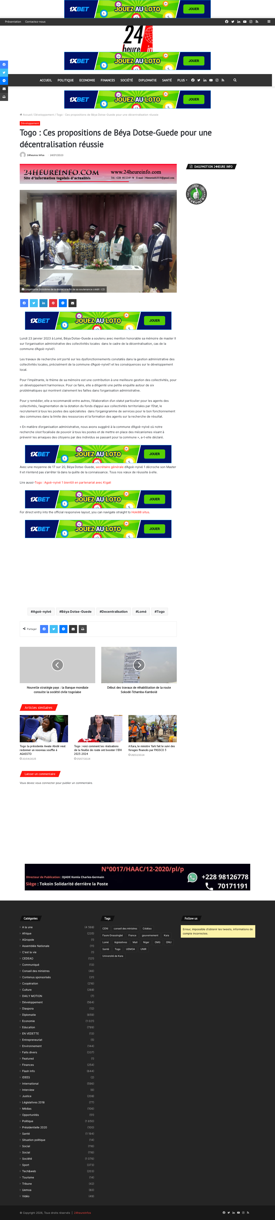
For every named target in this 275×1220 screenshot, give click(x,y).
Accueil (46, 80)
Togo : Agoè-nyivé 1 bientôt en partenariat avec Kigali (73, 482)
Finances (108, 80)
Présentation (13, 21)
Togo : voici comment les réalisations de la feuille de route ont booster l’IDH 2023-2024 (98, 750)
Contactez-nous (35, 21)
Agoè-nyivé (42, 611)
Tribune (27, 1183)
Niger (146, 942)
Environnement (32, 1046)
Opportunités (30, 1114)
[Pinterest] (53, 303)
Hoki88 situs (140, 512)
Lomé (142, 611)
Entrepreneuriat (32, 1039)
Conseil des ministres (36, 971)
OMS (157, 942)
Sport (25, 1165)
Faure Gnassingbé (112, 935)
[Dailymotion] (263, 21)
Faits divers (29, 1052)
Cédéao (147, 928)
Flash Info (28, 1071)
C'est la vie (29, 952)
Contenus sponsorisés (36, 977)
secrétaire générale (110, 467)
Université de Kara (112, 955)
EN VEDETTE (30, 1033)
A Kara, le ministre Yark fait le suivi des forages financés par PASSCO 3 (151, 748)
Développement (44, 114)
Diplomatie (148, 80)
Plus (181, 80)
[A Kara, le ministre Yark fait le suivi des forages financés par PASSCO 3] (152, 728)
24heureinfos (82, 1212)
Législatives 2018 (33, 1102)
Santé (167, 80)
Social (26, 1146)
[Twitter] (34, 303)
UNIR (143, 949)
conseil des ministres (125, 928)
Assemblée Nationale (35, 946)
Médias (26, 1108)
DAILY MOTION (32, 996)
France (132, 935)
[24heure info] (137, 39)
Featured (28, 1058)
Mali (135, 942)
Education (28, 1027)
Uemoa (26, 1190)
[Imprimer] (83, 629)
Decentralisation (115, 611)
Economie (87, 80)
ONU (169, 942)
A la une (27, 927)
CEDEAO (27, 958)
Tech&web (29, 1171)
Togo (161, 611)
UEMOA (130, 949)
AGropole (28, 939)
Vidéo (25, 1196)
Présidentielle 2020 (34, 1127)
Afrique (26, 933)
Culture (27, 989)
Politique (66, 80)
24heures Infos (35, 155)
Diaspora (28, 1008)
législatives (120, 942)
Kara (166, 935)
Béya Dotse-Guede (76, 611)
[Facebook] (24, 303)
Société (127, 80)
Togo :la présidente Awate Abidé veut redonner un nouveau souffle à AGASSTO (42, 750)
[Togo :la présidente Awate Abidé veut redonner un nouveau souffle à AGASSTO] (44, 728)
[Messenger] (63, 303)
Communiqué (30, 964)
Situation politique (33, 1139)
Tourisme (28, 1177)
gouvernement (150, 935)
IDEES (26, 1077)
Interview (28, 1089)
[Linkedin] (43, 303)
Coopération (30, 983)
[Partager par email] (72, 303)
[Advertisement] (98, 572)
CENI (105, 928)
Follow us (191, 918)
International (30, 1083)
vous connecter (45, 782)
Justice (26, 1096)
